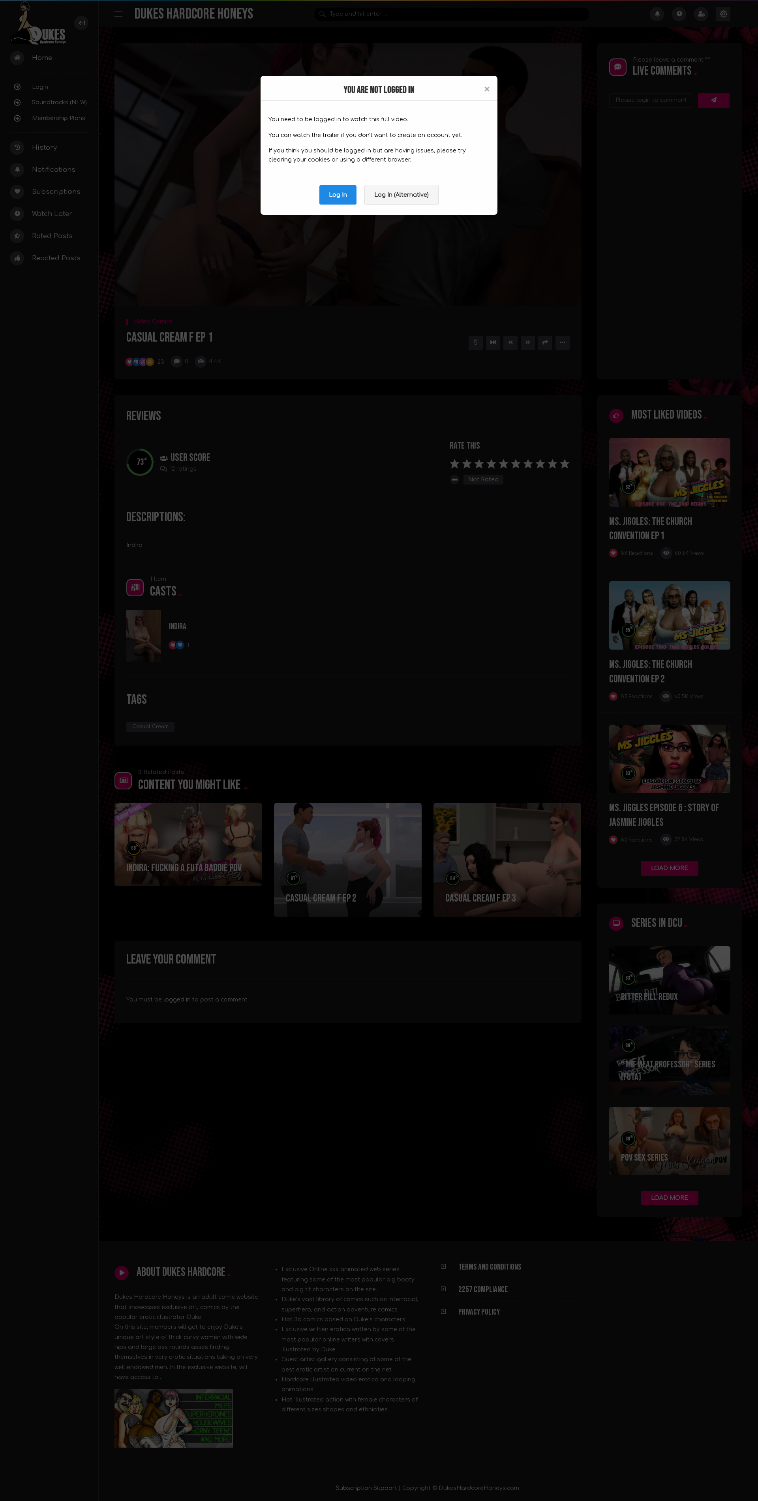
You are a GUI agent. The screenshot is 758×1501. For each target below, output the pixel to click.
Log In (338, 195)
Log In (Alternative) (401, 195)
